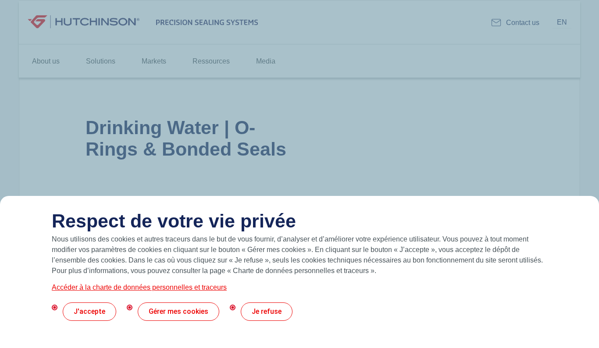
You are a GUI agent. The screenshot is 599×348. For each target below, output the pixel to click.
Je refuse (267, 311)
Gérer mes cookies (178, 311)
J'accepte (89, 311)
